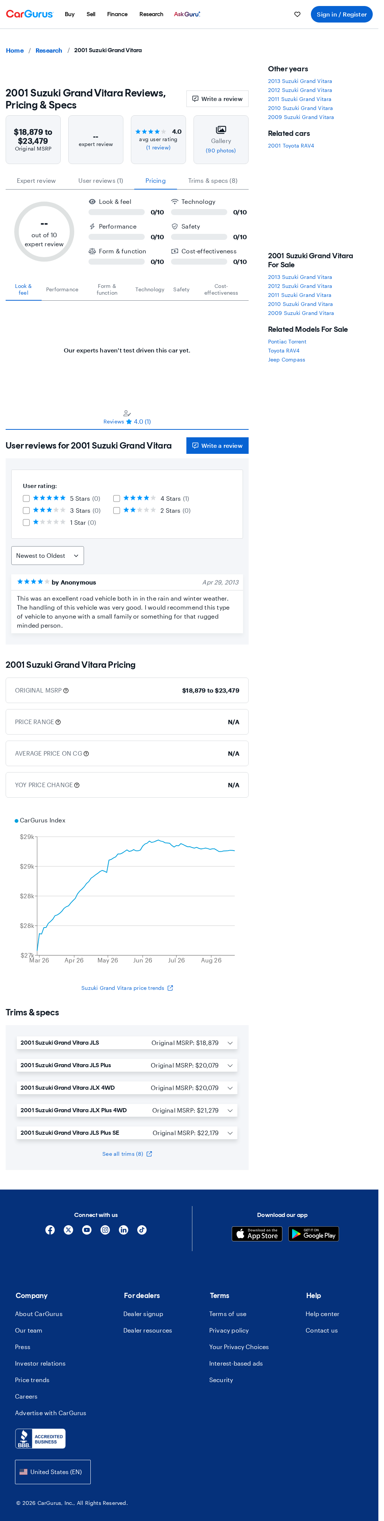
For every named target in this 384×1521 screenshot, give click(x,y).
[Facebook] (50, 1232)
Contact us (322, 1330)
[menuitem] (70, 14)
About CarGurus (39, 1313)
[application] (127, 891)
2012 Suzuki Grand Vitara (300, 90)
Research (49, 50)
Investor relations (40, 1363)
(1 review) (158, 147)
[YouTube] (87, 1232)
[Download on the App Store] (257, 1234)
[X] (68, 1232)
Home (15, 50)
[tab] (24, 289)
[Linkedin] (123, 1232)
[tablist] (127, 181)
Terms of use (227, 1313)
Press (22, 1346)
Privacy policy (229, 1330)
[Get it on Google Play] (313, 1234)
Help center (322, 1313)
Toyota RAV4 (284, 350)
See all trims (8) (122, 1154)
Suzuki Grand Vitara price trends (122, 988)
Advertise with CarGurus (51, 1412)
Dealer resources (147, 1330)
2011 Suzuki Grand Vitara (300, 99)
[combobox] (53, 1472)
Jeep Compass (286, 359)
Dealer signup (143, 1313)
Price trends (32, 1379)
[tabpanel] (127, 346)
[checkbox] (26, 498)
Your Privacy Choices (239, 1346)
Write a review (222, 98)
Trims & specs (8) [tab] (212, 180)
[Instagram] (105, 1232)
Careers (26, 1396)
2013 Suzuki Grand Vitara (300, 81)
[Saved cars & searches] (297, 14)
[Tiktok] (142, 1232)
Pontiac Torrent (287, 341)
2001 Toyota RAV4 (291, 145)
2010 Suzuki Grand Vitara (300, 108)
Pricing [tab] (155, 180)
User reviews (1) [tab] (100, 180)
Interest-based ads (236, 1363)
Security (221, 1379)
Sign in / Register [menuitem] (342, 14)
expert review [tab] (36, 180)
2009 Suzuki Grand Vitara (301, 117)
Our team (29, 1330)
